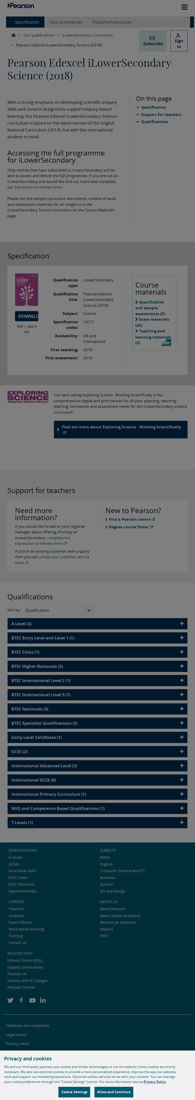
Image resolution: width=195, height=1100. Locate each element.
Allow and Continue (113, 1092)
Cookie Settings (74, 1092)
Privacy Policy (155, 1081)
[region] (97, 1075)
